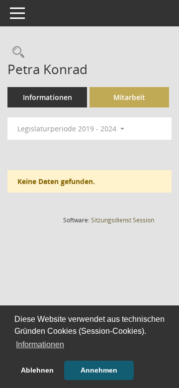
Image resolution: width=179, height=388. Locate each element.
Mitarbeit (129, 97)
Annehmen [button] (99, 370)
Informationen (47, 97)
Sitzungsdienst (122, 220)
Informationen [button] (40, 344)
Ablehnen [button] (37, 370)
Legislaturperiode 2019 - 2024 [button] (67, 128)
